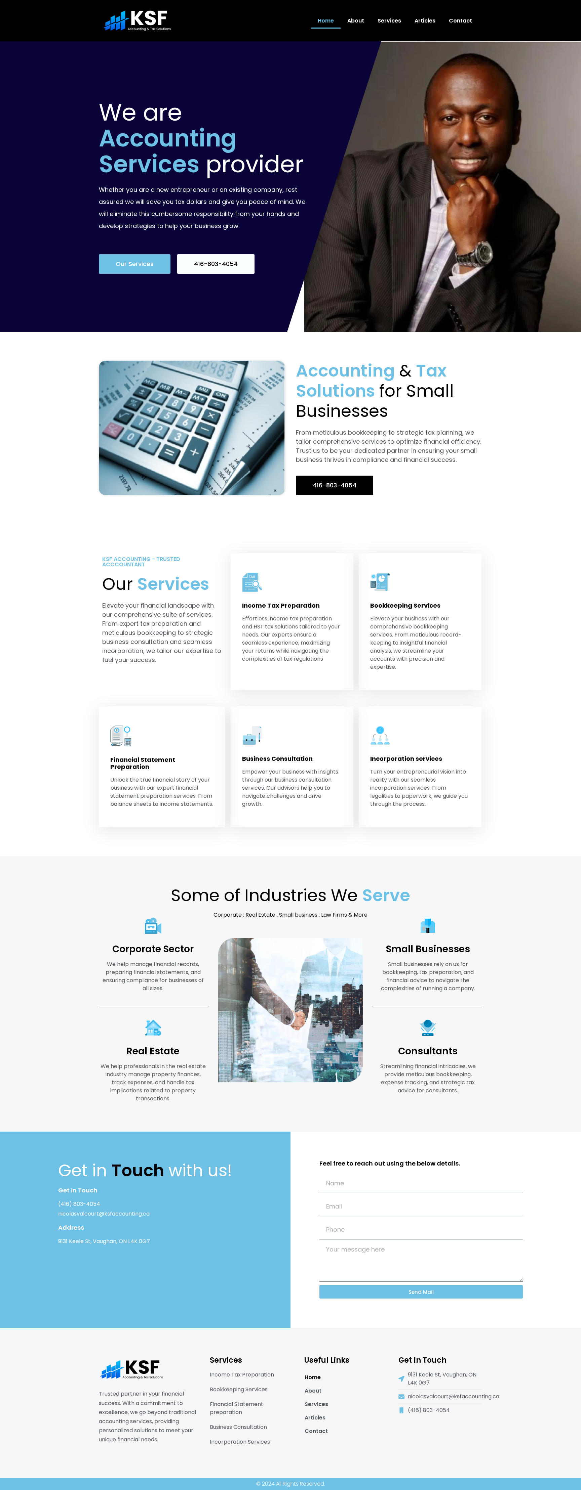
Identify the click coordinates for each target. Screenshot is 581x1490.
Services (389, 21)
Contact (460, 21)
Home (326, 21)
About (355, 21)
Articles (425, 21)
